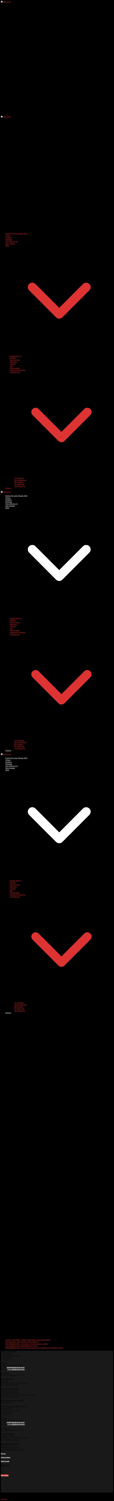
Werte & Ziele (15, 360)
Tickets (7, 235)
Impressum (5, 1461)
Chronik (13, 364)
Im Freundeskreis (20, 480)
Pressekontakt (14, 368)
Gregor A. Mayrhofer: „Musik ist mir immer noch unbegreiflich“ (28, 1340)
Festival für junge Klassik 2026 (16, 233)
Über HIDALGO (11, 242)
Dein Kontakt (10, 244)
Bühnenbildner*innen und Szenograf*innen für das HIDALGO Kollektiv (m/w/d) (34, 1348)
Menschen (13, 362)
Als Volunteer (19, 478)
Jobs (11, 366)
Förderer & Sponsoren (17, 370)
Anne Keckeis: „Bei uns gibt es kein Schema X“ (22, 1342)
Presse (3, 1454)
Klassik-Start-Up (16, 356)
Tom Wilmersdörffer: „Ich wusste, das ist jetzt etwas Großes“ (26, 1344)
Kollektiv (8, 238)
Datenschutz (5, 1457)
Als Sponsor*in (19, 486)
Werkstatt (8, 240)
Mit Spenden (18, 482)
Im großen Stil (19, 484)
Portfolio (13, 358)
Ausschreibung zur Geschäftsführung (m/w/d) (21, 1346)
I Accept (4, 1499)
